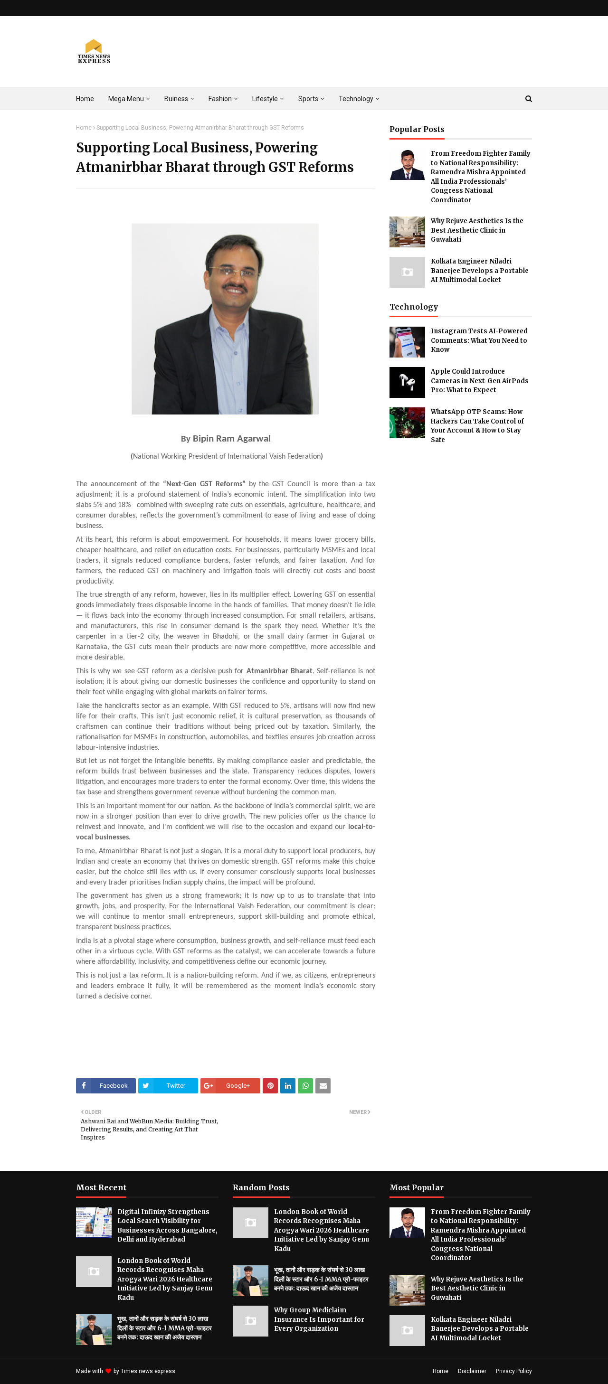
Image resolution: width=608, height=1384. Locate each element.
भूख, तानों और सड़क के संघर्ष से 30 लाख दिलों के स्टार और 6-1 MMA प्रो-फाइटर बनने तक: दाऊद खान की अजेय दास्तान (164, 1328)
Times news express (148, 1371)
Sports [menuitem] (308, 99)
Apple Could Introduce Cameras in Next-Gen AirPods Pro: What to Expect (480, 380)
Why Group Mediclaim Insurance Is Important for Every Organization (319, 1319)
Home (84, 127)
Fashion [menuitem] (220, 99)
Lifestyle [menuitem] (265, 99)
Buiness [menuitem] (176, 99)
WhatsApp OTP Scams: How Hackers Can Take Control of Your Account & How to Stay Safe (477, 426)
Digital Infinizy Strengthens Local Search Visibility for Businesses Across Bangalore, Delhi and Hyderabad (167, 1226)
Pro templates (202, 1371)
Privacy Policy (514, 1371)
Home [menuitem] (85, 99)
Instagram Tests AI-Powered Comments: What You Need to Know (479, 340)
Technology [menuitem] (356, 99)
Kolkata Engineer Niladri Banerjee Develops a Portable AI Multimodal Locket (480, 270)
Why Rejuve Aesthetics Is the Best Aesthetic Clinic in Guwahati (477, 230)
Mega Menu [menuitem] (126, 99)
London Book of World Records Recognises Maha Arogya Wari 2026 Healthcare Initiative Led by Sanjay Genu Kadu (164, 1279)
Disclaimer (472, 1371)
